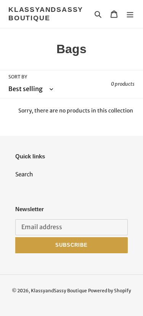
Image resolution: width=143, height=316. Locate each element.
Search (24, 174)
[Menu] (130, 14)
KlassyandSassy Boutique (45, 14)
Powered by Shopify (109, 290)
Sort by (17, 77)
